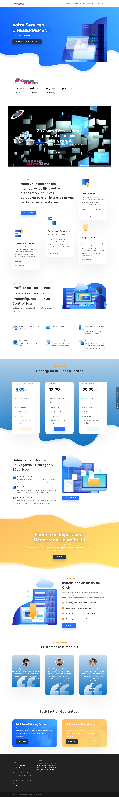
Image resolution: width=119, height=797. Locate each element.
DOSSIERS (98, 3)
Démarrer (59, 429)
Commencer (26, 429)
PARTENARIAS (87, 3)
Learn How (59, 152)
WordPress (23, 794)
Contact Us (22, 741)
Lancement (93, 429)
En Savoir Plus (70, 497)
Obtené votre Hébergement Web (27, 41)
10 (117, 407)
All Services (28, 212)
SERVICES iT (75, 3)
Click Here (19, 265)
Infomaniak (39, 794)
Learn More (72, 741)
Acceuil (68, 3)
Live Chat (59, 556)
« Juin (15, 785)
